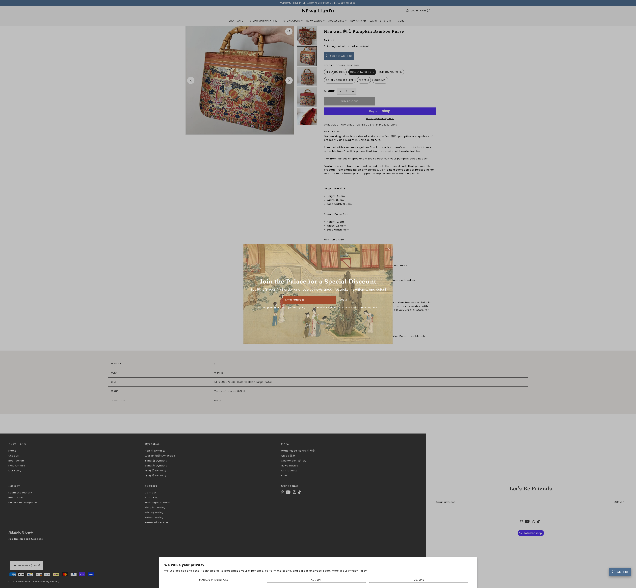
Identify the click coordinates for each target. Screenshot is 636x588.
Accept (316, 579)
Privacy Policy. (357, 570)
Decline (419, 579)
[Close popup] (389, 248)
